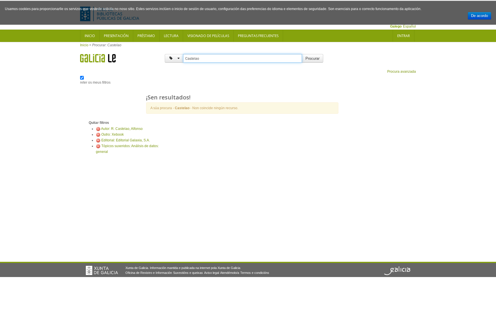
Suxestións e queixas (188, 272)
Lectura (171, 35)
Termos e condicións (254, 272)
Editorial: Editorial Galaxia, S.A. (125, 140)
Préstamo (146, 35)
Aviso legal (211, 272)
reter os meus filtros (95, 82)
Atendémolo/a (229, 272)
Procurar (312, 58)
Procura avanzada (401, 72)
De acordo (479, 16)
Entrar (403, 35)
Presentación (116, 35)
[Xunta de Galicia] (102, 270)
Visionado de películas (208, 35)
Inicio (90, 35)
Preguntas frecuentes (258, 35)
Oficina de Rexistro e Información (148, 272)
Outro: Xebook (112, 134)
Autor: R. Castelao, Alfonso (122, 129)
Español (409, 26)
